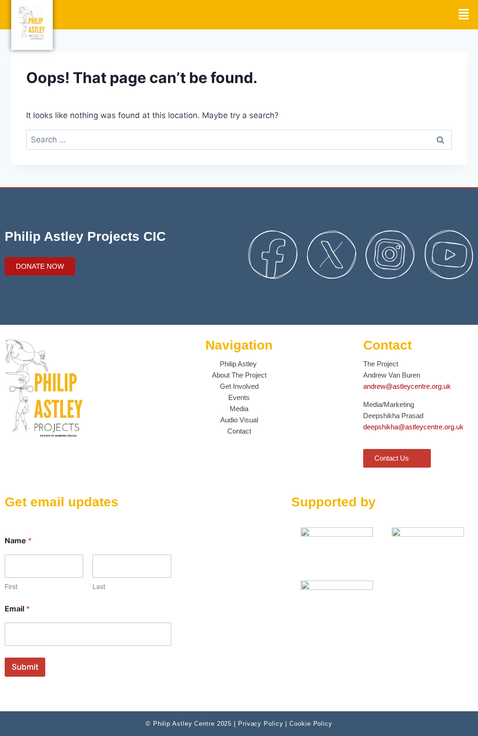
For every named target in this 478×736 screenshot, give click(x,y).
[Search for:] (239, 139)
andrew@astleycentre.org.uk (407, 386)
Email (17, 608)
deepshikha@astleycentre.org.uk (413, 427)
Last (98, 586)
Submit (25, 667)
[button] (464, 15)
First (11, 586)
